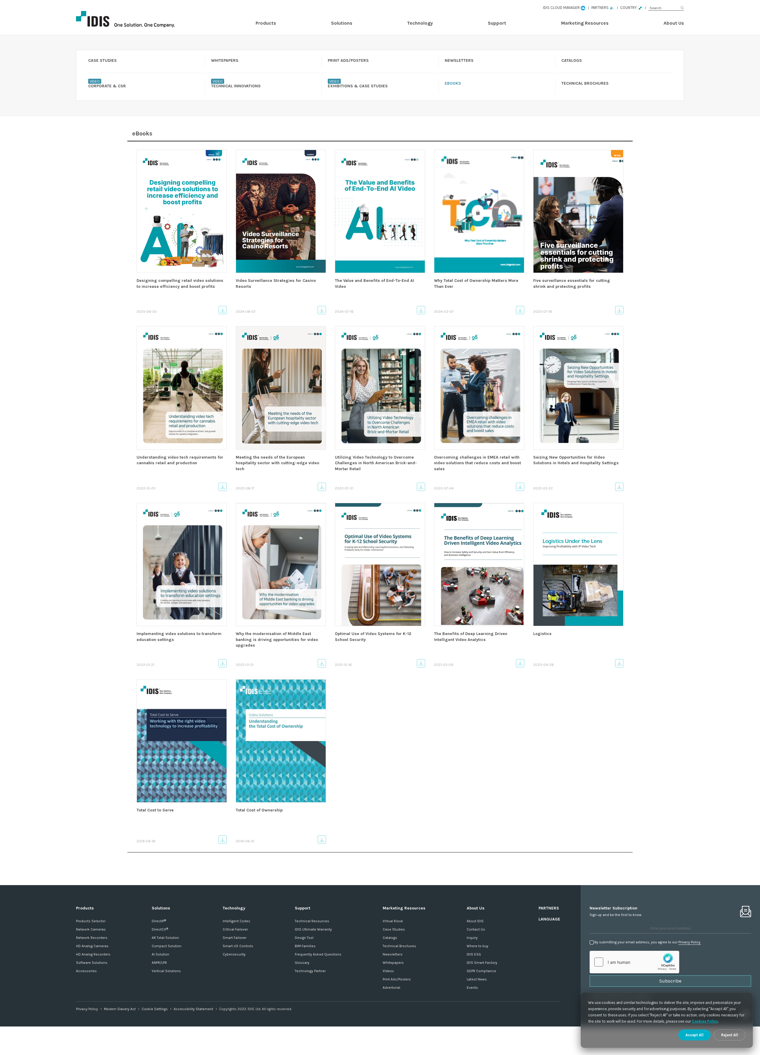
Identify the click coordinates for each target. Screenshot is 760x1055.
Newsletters (393, 954)
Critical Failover (235, 929)
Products (266, 23)
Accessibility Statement (193, 1009)
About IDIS (475, 921)
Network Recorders (91, 938)
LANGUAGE (549, 919)
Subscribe (670, 981)
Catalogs (390, 938)
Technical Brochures (399, 946)
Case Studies (394, 929)
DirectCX (160, 929)
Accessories (86, 971)
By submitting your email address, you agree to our (647, 942)
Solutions (341, 23)
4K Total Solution (165, 938)
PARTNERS (549, 908)
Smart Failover (234, 938)
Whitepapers (393, 963)
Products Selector (90, 921)
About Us (674, 23)
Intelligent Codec (236, 921)
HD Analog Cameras (92, 946)
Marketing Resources (585, 23)
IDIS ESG (474, 954)
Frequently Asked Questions (318, 954)
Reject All (729, 1035)
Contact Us (476, 929)
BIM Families (305, 946)
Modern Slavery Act (120, 1009)
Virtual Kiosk (393, 921)
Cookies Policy (705, 1021)
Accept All (694, 1035)
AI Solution (160, 954)
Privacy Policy (87, 1009)
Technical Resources (312, 921)
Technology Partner (310, 971)
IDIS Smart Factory (482, 963)
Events (472, 987)
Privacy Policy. (689, 942)
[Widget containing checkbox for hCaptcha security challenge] (634, 962)
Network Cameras (91, 929)
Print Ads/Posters (397, 979)
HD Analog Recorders (93, 954)
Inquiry (472, 938)
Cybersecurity (234, 954)
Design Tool (304, 938)
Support (497, 23)
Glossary (302, 963)
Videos (388, 971)
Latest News (477, 979)
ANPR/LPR (159, 963)
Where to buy (477, 946)
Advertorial (391, 987)
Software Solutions (91, 963)
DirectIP (159, 921)
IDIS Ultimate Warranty (313, 929)
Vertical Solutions (166, 971)
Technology (420, 23)
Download (222, 310)
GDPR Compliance (481, 971)
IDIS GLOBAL (135, 19)
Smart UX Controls (238, 946)
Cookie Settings (155, 1009)
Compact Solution (166, 946)
